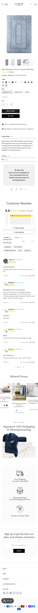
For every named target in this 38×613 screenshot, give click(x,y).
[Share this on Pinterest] (21, 189)
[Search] (31, 4)
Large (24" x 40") (18, 92)
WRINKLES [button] (8, 247)
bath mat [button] (27, 250)
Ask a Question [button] (20, 232)
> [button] (23, 367)
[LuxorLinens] (19, 4)
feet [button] (20, 250)
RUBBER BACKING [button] (10, 250)
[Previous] (3, 62)
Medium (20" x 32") (7, 92)
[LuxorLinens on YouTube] (10, 593)
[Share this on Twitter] (12, 189)
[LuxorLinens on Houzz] (20, 593)
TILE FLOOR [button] (17, 247)
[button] (31, 275)
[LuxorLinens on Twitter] (4, 593)
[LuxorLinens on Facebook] (7, 593)
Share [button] (6, 275)
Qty (3, 100)
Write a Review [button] (19, 228)
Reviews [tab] (6, 237)
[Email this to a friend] (26, 189)
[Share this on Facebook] (16, 189)
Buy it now (10, 116)
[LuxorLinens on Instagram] (17, 593)
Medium (27, 92)
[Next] (34, 62)
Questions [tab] (17, 237)
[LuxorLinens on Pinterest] (13, 593)
